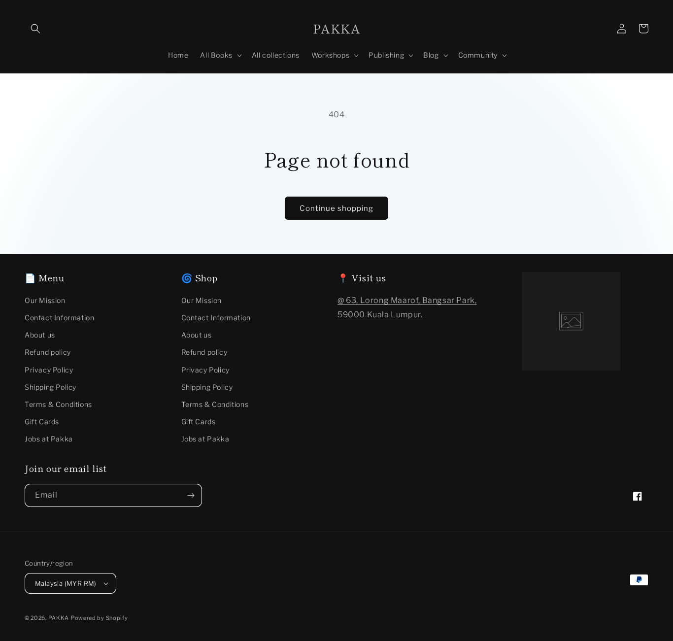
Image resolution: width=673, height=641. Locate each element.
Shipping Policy (50, 387)
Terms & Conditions (58, 404)
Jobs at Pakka (49, 439)
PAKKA (58, 617)
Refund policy (48, 352)
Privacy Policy (49, 370)
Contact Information (59, 317)
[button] (35, 28)
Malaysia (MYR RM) (66, 583)
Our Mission (45, 300)
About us (40, 335)
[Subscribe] (191, 495)
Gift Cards (42, 421)
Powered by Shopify (99, 617)
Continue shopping (336, 208)
